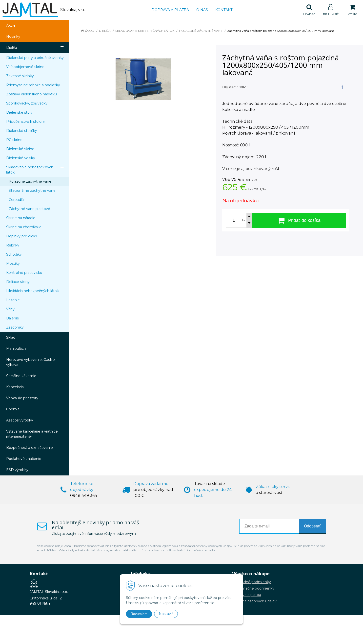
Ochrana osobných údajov (254, 601)
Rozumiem (139, 614)
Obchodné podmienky (251, 582)
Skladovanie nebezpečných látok (144, 31)
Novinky (13, 36)
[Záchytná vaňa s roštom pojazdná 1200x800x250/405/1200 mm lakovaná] (143, 79)
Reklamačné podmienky (253, 588)
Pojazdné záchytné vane (200, 31)
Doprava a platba (170, 10)
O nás (202, 10)
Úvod (89, 31)
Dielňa (105, 31)
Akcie (11, 25)
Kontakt (223, 10)
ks (243, 220)
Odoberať (312, 526)
